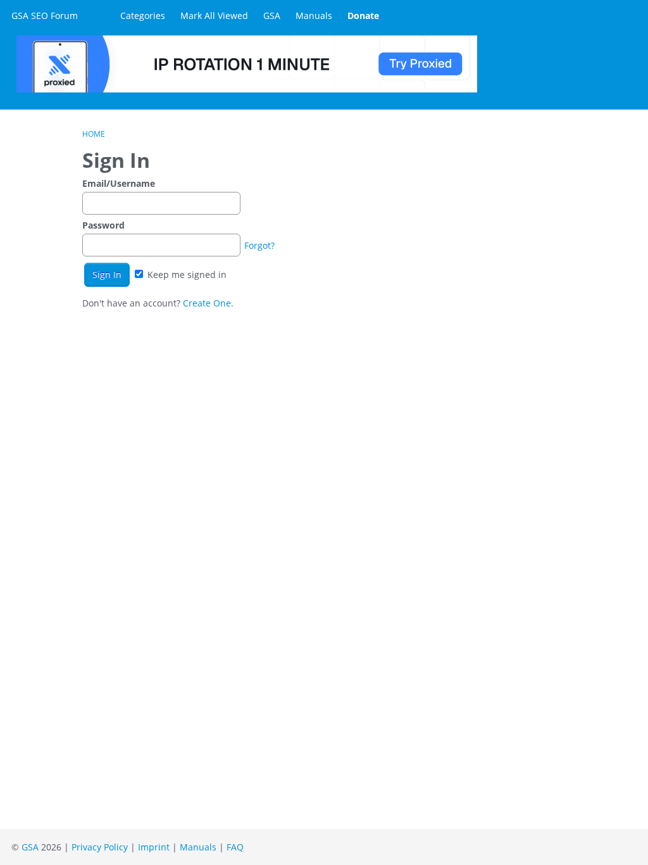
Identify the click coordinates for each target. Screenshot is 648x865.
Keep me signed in (186, 274)
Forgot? (259, 245)
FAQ (235, 847)
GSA (271, 15)
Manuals (314, 15)
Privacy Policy (100, 847)
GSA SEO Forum (44, 15)
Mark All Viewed (214, 15)
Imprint (154, 847)
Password (103, 225)
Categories (142, 15)
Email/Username (118, 183)
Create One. (208, 303)
